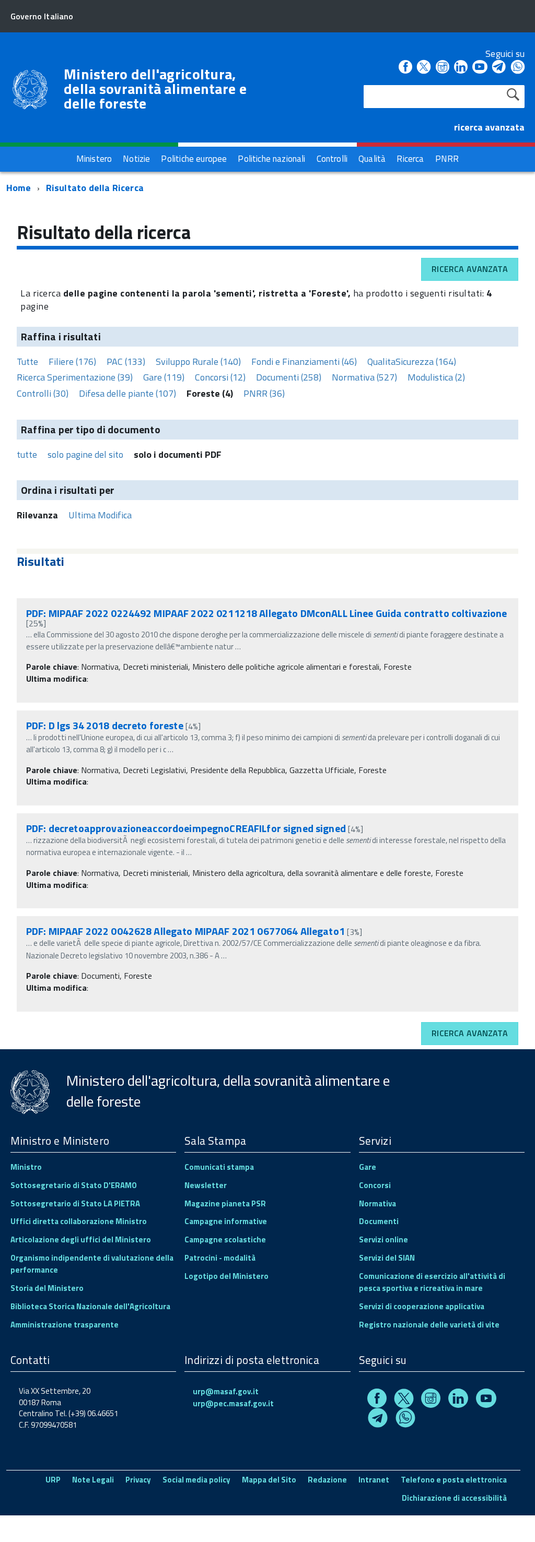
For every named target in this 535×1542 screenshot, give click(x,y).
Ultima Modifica (100, 515)
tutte (27, 454)
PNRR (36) (264, 393)
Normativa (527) (364, 377)
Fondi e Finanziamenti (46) (304, 361)
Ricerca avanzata (470, 269)
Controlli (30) (42, 393)
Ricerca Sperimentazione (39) (75, 377)
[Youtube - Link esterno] (479, 68)
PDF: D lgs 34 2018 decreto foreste (104, 725)
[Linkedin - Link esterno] (461, 68)
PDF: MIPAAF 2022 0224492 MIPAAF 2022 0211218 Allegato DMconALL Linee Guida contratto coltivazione (266, 613)
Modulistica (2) (436, 377)
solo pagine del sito (85, 454)
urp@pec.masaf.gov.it (233, 1403)
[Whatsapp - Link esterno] (518, 68)
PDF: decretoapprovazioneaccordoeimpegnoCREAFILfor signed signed (186, 828)
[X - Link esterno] (424, 68)
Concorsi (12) (220, 377)
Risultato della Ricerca (95, 188)
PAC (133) (126, 361)
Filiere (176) (72, 361)
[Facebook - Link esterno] (405, 68)
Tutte (27, 361)
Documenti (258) (288, 377)
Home (18, 188)
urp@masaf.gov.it (226, 1391)
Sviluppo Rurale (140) (198, 361)
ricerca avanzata (489, 127)
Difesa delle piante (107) (127, 393)
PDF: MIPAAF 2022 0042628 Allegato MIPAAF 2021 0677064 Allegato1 (185, 931)
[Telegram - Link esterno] (499, 68)
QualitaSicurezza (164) (411, 361)
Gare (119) (163, 377)
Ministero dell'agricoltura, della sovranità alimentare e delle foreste (155, 89)
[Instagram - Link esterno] (442, 68)
